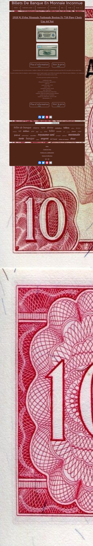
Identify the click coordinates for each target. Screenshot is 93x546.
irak (64, 131)
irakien (15, 131)
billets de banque (64, 139)
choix (41, 131)
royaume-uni (46, 134)
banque (30, 138)
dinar (73, 138)
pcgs (37, 131)
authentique (25, 135)
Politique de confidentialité (47, 152)
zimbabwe (58, 128)
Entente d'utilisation (47, 156)
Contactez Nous (47, 149)
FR (48, 159)
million (72, 128)
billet (52, 130)
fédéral (17, 135)
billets (66, 128)
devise (50, 127)
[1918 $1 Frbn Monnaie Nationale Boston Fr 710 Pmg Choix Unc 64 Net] (47, 34)
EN (46, 159)
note (21, 138)
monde (58, 131)
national (64, 135)
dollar (45, 131)
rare (43, 127)
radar (79, 131)
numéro (68, 131)
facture (78, 128)
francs (74, 131)
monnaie (74, 134)
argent (44, 138)
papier (37, 139)
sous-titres (33, 135)
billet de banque (22, 127)
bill (20, 131)
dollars (26, 131)
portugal (58, 135)
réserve (36, 128)
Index (47, 146)
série (32, 131)
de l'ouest (53, 139)
